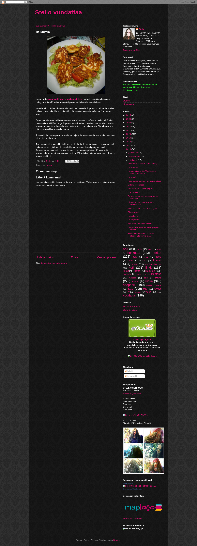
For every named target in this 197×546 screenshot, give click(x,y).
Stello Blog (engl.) (131, 310)
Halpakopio (133, 216)
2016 (128, 149)
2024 (128, 119)
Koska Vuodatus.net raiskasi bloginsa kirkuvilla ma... (141, 234)
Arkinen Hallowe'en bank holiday (142, 163)
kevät (144, 260)
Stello (142, 29)
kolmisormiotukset (153, 264)
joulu (134, 256)
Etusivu (75, 257)
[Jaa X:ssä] (72, 161)
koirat (134, 264)
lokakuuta (133, 160)
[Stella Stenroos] (139, 486)
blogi (150, 249)
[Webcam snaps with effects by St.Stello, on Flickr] (143, 473)
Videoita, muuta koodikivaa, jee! (142, 208)
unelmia (138, 292)
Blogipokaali (133, 212)
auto (139, 249)
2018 (128, 142)
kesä (131, 260)
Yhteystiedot (128, 104)
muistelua (156, 274)
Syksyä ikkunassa (136, 185)
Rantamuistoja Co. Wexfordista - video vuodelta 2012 (142, 172)
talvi (145, 289)
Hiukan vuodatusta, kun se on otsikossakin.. (141, 203)
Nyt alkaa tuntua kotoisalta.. (140, 224)
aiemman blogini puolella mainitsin (64, 99)
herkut (157, 253)
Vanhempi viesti (107, 257)
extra (159, 249)
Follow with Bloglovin (132, 518)
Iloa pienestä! (134, 192)
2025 (128, 115)
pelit (146, 278)
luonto (137, 271)
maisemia (150, 271)
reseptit (135, 281)
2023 (128, 123)
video (148, 292)
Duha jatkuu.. (134, 220)
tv (129, 292)
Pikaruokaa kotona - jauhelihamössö (144, 181)
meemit (138, 274)
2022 (128, 126)
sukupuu (149, 285)
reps (158, 277)
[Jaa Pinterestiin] (77, 161)
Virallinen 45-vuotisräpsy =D (140, 189)
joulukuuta (133, 152)
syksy (158, 285)
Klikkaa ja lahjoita (142, 339)
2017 (128, 145)
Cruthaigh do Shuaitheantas (132, 489)
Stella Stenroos (128, 483)
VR (157, 292)
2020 (128, 134)
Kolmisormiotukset (131, 306)
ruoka (49, 165)
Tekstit (129, 371)
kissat (157, 260)
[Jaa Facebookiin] (75, 161)
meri (146, 274)
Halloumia (132, 177)
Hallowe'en (133, 167)
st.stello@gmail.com (132, 393)
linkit (148, 267)
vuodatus (129, 295)
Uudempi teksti (45, 257)
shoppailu (129, 285)
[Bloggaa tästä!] (69, 161)
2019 (128, 138)
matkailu (127, 274)
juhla (146, 257)
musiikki (132, 278)
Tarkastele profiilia (131, 50)
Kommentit (131, 376)
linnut (126, 271)
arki (125, 249)
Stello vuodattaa (58, 12)
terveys (157, 289)
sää (130, 288)
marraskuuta (134, 156)
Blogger (116, 540)
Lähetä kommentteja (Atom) (54, 263)
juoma (158, 256)
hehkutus (133, 253)
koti (131, 267)
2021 (128, 130)
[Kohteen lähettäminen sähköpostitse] (66, 161)
